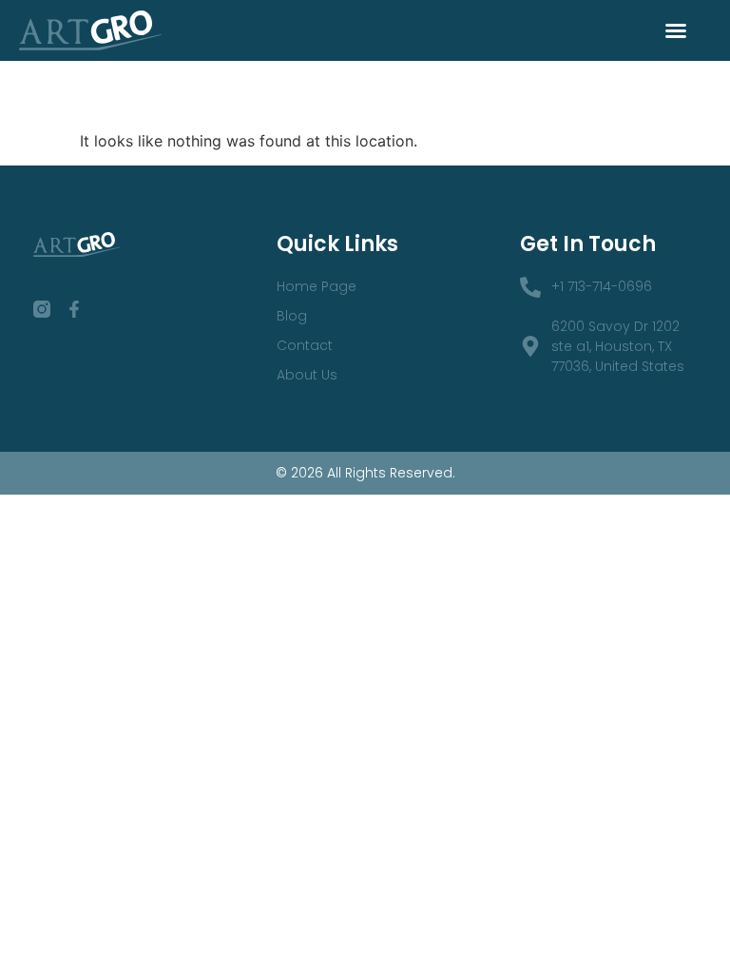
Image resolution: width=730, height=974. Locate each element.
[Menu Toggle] (675, 30)
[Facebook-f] (74, 309)
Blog (292, 315)
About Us (307, 374)
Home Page (316, 286)
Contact (305, 345)
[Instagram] (41, 309)
